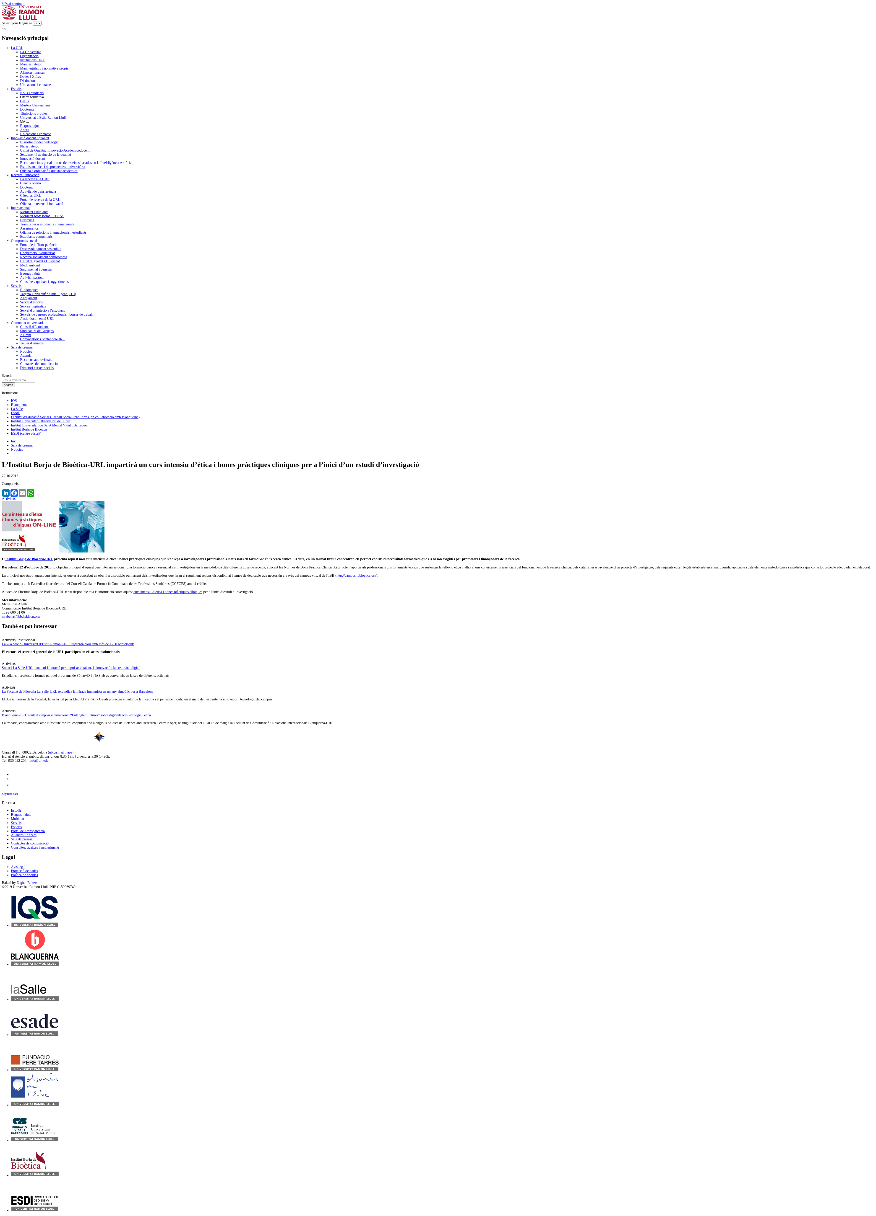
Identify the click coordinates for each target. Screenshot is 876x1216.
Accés (24, 130)
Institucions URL (32, 60)
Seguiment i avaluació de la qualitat (45, 154)
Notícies (26, 351)
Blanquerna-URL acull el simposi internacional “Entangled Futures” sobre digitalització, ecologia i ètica (76, 715)
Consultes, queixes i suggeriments (44, 282)
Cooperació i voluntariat (37, 253)
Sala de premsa (22, 347)
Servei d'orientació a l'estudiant (42, 310)
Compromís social (24, 241)
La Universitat (30, 52)
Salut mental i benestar (36, 269)
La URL (17, 48)
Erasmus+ (27, 220)
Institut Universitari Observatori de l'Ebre (40, 421)
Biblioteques (29, 290)
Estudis (16, 89)
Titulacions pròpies (33, 113)
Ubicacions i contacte (35, 85)
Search (7, 375)
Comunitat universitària (27, 323)
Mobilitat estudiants (34, 212)
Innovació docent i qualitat (30, 138)
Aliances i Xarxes (23, 835)
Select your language (17, 23)
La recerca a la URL (35, 179)
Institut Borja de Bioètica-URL (29, 559)
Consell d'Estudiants (34, 327)
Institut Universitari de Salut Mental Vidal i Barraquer (49, 425)
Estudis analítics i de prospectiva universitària (52, 167)
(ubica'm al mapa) (60, 752)
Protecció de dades (24, 871)
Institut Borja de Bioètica (29, 429)
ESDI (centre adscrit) (26, 433)
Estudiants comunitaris (36, 236)
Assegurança (29, 228)
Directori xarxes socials (37, 368)
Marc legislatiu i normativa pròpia (44, 68)
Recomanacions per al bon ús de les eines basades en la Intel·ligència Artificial (76, 163)
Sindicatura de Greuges (37, 331)
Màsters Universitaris (35, 105)
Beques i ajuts (30, 126)
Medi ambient (30, 265)
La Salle (17, 409)
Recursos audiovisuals (36, 359)
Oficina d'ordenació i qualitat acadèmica (49, 171)
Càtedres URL (30, 195)
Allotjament (28, 298)
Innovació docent (32, 158)
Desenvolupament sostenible (40, 249)
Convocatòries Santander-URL (42, 339)
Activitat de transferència (38, 191)
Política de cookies (24, 875)
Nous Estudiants (32, 93)
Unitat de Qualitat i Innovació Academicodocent (54, 150)
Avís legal (18, 867)
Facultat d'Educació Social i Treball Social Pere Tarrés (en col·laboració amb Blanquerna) (75, 417)
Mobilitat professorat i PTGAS (42, 216)
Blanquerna (19, 405)
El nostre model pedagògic (39, 142)
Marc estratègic (31, 64)
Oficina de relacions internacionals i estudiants (53, 232)
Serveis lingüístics (33, 306)
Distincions (28, 81)
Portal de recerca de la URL (40, 199)
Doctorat (26, 187)
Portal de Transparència (28, 831)
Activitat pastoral (32, 277)
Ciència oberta (30, 183)
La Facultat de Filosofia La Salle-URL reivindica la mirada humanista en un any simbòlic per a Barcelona (77, 691)
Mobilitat (17, 819)
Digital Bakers (27, 883)
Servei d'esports (31, 302)
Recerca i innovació (25, 175)
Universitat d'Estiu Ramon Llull (43, 117)
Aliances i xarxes (32, 72)
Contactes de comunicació (39, 364)
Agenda (25, 355)
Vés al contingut (13, 4)
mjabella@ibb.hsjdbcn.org (21, 616)
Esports (16, 827)
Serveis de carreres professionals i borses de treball (56, 314)
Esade (15, 413)
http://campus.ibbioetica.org (356, 575)
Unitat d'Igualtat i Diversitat (40, 261)
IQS (14, 401)
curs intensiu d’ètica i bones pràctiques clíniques (167, 592)
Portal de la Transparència (38, 245)
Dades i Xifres (30, 76)
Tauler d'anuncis (32, 343)
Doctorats (27, 109)
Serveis (16, 286)
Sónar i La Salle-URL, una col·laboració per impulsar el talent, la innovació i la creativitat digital (71, 668)
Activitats (9, 499)
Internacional (20, 208)
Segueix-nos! (10, 793)
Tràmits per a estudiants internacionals (47, 224)
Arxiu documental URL (37, 318)
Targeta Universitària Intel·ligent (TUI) (48, 294)
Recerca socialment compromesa (43, 257)
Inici (14, 441)
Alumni (25, 335)
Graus (24, 101)
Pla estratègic (29, 146)
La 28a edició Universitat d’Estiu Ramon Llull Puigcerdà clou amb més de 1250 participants (68, 644)
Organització (29, 56)
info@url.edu (39, 760)
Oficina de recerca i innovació (41, 204)
